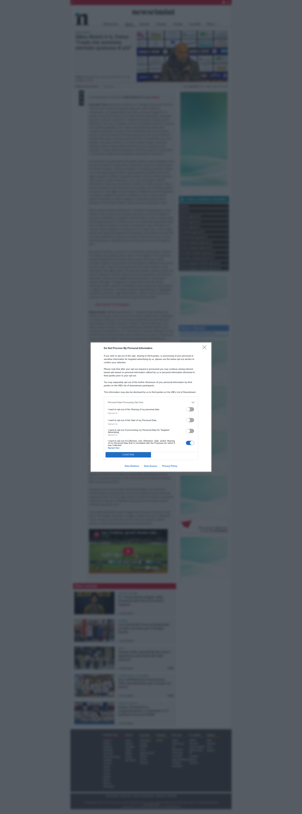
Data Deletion (132, 466)
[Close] (205, 348)
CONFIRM (128, 455)
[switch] (190, 409)
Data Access (150, 466)
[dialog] (151, 407)
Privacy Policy (169, 466)
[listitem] (151, 402)
